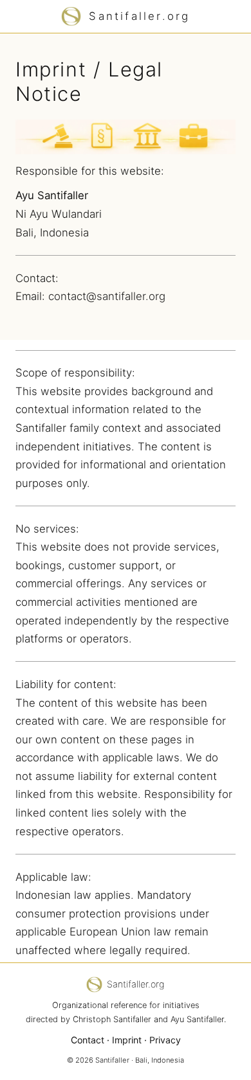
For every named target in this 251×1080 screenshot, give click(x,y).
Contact (87, 1039)
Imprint (127, 1039)
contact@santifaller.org (106, 296)
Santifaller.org (139, 16)
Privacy (165, 1039)
